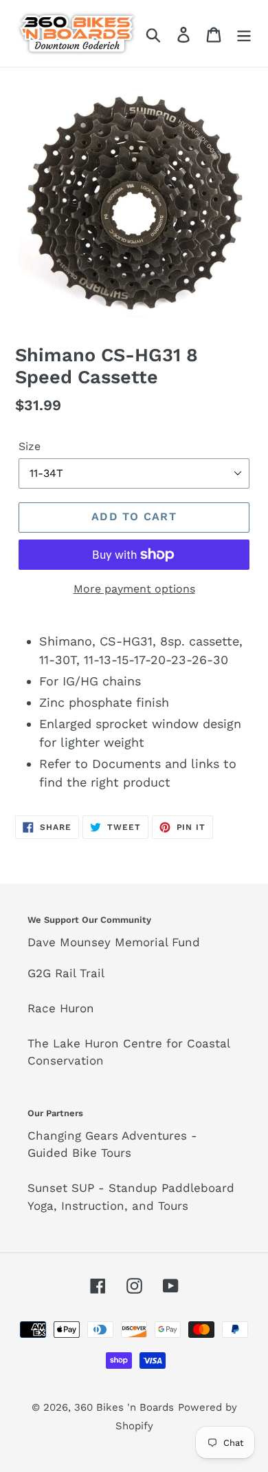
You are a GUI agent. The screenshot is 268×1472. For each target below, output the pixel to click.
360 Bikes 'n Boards (124, 1407)
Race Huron (60, 1008)
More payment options (134, 588)
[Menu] (244, 33)
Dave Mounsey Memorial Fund (113, 942)
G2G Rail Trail (65, 973)
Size (30, 446)
